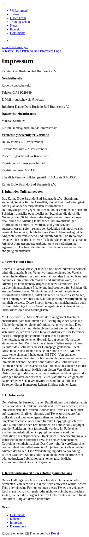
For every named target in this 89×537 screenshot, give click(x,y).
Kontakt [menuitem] (15, 29)
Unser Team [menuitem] (18, 18)
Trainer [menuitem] (14, 14)
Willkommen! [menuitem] (19, 10)
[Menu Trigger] (3, 4)
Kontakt (15, 519)
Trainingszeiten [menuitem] (20, 22)
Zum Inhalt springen (15, 47)
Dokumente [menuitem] (17, 33)
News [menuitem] (14, 25)
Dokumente (17, 515)
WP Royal (52, 533)
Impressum (17, 522)
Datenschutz (18, 526)
